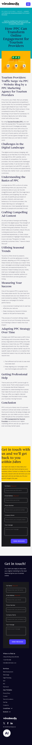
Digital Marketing (7, 677)
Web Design (6, 674)
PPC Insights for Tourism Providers (19, 23)
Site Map (5, 702)
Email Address (12, 496)
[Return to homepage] (10, 4)
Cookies (5, 696)
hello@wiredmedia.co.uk (9, 662)
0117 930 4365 (7, 660)
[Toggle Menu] (28, 4)
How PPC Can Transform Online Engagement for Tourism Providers (15, 13)
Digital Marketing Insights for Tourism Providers (15, 22)
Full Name (10, 486)
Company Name (9, 515)
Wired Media (10, 727)
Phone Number (9, 505)
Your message (9, 525)
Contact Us (6, 705)
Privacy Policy (6, 693)
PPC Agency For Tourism (8, 11)
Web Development (8, 671)
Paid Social (6, 686)
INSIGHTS (19, 11)
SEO (4, 680)
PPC (4, 683)
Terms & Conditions (8, 699)
